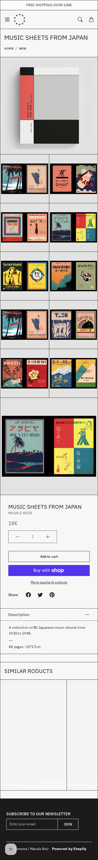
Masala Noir (20, 513)
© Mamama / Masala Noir (29, 848)
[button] (8, 20)
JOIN (68, 824)
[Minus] (18, 537)
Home (9, 48)
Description (18, 614)
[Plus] (48, 537)
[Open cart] (91, 19)
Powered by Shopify (69, 848)
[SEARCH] (80, 19)
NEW (22, 48)
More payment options (49, 582)
